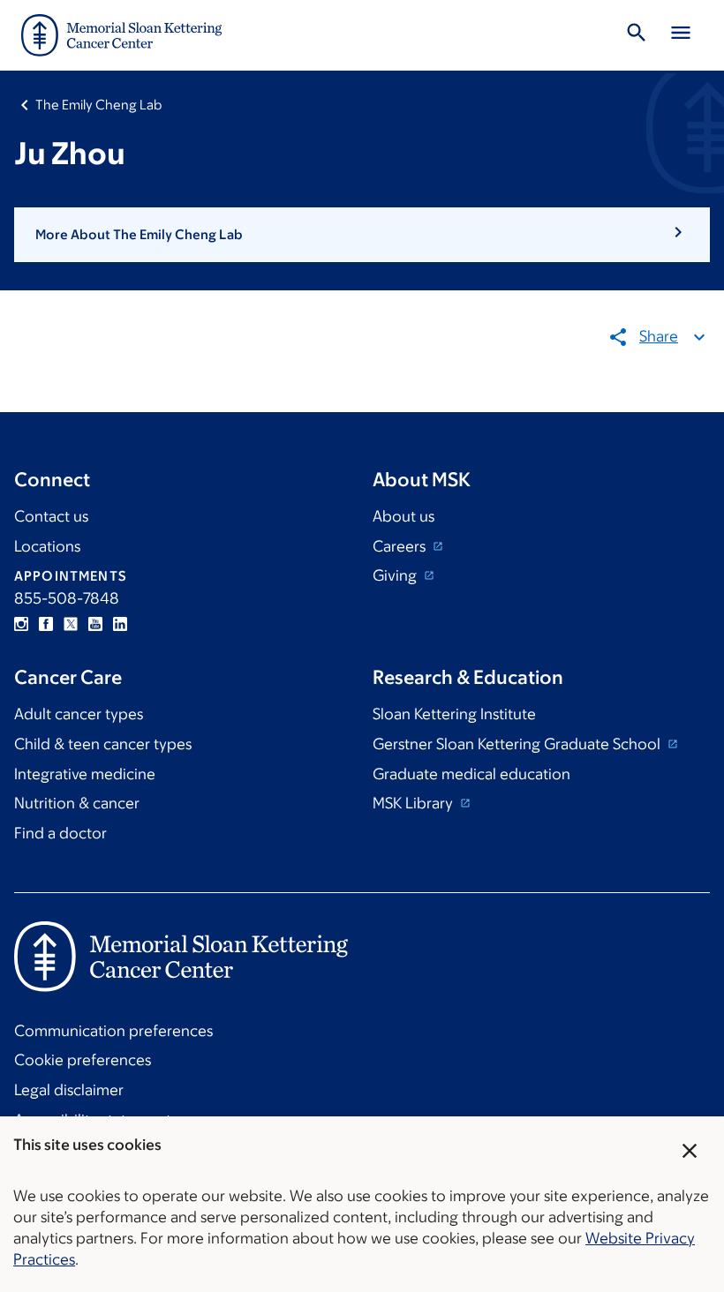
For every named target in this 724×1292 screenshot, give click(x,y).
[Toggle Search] (637, 35)
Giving (396, 575)
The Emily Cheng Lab (98, 104)
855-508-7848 (66, 598)
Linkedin (120, 624)
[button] (362, 235)
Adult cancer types (78, 714)
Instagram (21, 624)
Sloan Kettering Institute (454, 714)
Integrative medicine (84, 774)
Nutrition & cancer (77, 803)
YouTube (95, 624)
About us (403, 516)
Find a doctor (60, 833)
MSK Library (414, 803)
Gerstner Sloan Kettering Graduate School (518, 744)
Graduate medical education (471, 774)
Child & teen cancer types (103, 744)
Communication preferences (113, 1031)
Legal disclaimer (69, 1090)
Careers (401, 546)
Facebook (46, 624)
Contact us (51, 516)
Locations (47, 546)
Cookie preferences (82, 1060)
